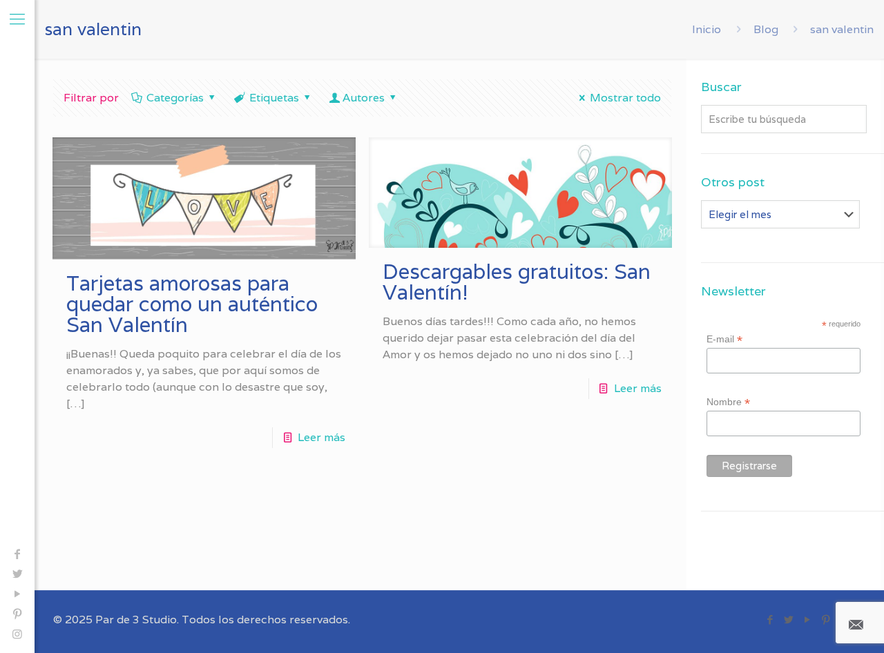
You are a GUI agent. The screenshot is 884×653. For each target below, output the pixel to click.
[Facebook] (17, 554)
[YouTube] (17, 594)
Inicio (706, 29)
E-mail (724, 339)
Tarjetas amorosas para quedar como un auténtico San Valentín (192, 304)
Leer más (321, 437)
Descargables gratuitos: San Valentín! (517, 282)
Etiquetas (274, 97)
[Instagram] (17, 634)
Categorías (175, 97)
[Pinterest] (17, 614)
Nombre (728, 402)
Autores (364, 97)
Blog (765, 29)
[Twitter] (17, 574)
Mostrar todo (625, 97)
